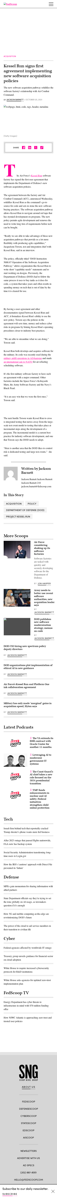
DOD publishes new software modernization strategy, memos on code (43, 625)
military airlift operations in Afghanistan (23, 358)
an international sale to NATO (18, 361)
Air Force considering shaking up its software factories (42, 548)
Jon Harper (44, 583)
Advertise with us (28, 1158)
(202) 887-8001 (28, 1172)
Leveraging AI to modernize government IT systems (40, 759)
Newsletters (29, 1150)
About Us (28, 1086)
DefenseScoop (28, 1108)
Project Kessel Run (18, 516)
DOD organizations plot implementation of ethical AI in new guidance (28, 667)
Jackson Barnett (15, 100)
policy (32, 503)
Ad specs (28, 1165)
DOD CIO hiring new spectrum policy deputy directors (25, 648)
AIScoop (28, 1137)
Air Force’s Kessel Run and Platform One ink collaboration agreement (26, 686)
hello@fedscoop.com (28, 1179)
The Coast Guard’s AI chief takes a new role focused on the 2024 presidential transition (41, 777)
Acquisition (14, 503)
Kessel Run (36, 175)
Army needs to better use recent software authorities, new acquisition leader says (44, 598)
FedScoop (28, 1101)
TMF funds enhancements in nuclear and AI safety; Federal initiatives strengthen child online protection (39, 799)
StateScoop (28, 1123)
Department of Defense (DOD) (25, 510)
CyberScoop (29, 1115)
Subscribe (9, 1193)
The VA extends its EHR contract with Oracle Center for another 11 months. (41, 743)
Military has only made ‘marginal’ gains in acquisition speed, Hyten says (28, 705)
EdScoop (28, 1130)
